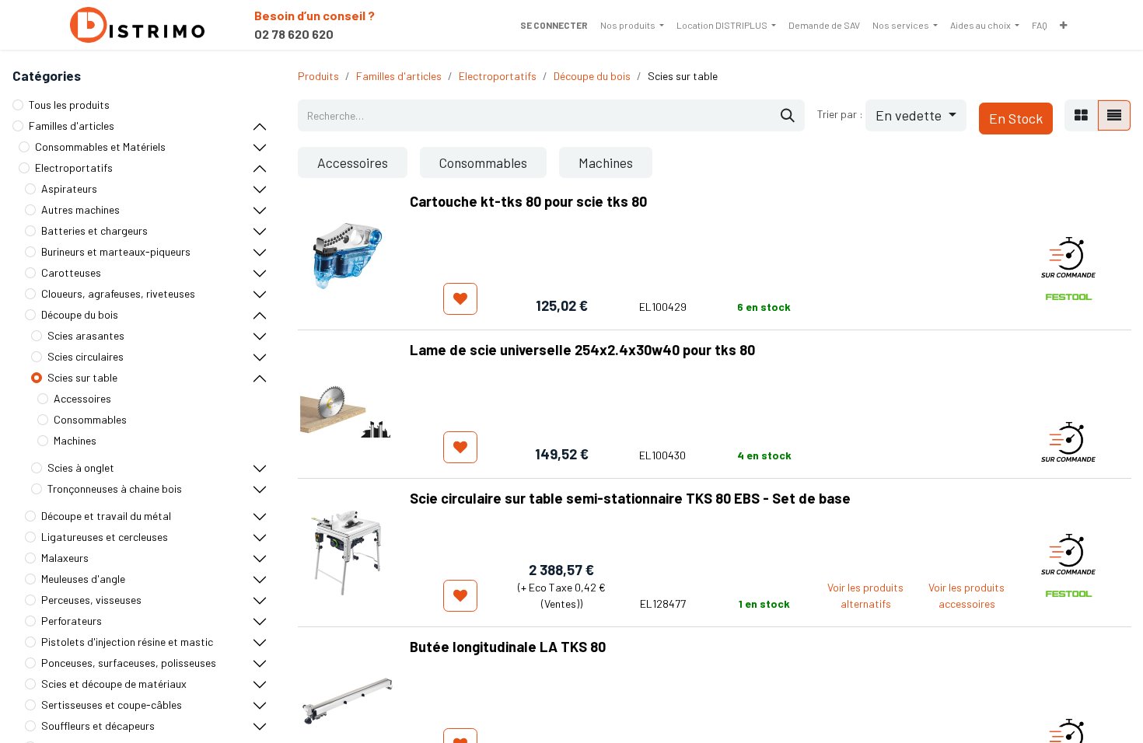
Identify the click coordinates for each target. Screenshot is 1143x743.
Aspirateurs (69, 188)
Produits (318, 75)
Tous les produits (69, 104)
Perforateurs (71, 620)
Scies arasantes (85, 335)
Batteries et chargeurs (94, 230)
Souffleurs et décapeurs (98, 725)
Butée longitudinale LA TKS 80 (508, 646)
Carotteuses (71, 272)
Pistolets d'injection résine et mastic (127, 641)
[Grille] (1081, 115)
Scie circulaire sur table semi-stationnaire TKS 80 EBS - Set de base (630, 498)
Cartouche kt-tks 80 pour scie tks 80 (528, 201)
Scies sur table (82, 377)
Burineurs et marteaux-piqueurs (115, 251)
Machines (75, 440)
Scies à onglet (80, 467)
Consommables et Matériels (100, 146)
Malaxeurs (65, 557)
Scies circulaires (85, 356)
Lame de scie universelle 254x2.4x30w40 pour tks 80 (582, 349)
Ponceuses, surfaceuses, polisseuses (128, 662)
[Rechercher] (788, 115)
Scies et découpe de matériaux (114, 683)
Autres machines (80, 209)
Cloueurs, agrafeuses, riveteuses (118, 293)
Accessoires (82, 398)
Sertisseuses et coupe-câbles (111, 704)
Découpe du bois (79, 314)
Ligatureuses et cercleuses (104, 536)
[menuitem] (632, 25)
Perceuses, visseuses (91, 599)
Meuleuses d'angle (83, 578)
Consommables (90, 419)
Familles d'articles (71, 125)
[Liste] (1114, 115)
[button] (915, 115)
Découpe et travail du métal (106, 515)
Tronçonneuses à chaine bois (114, 488)
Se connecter (554, 24)
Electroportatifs (74, 167)
